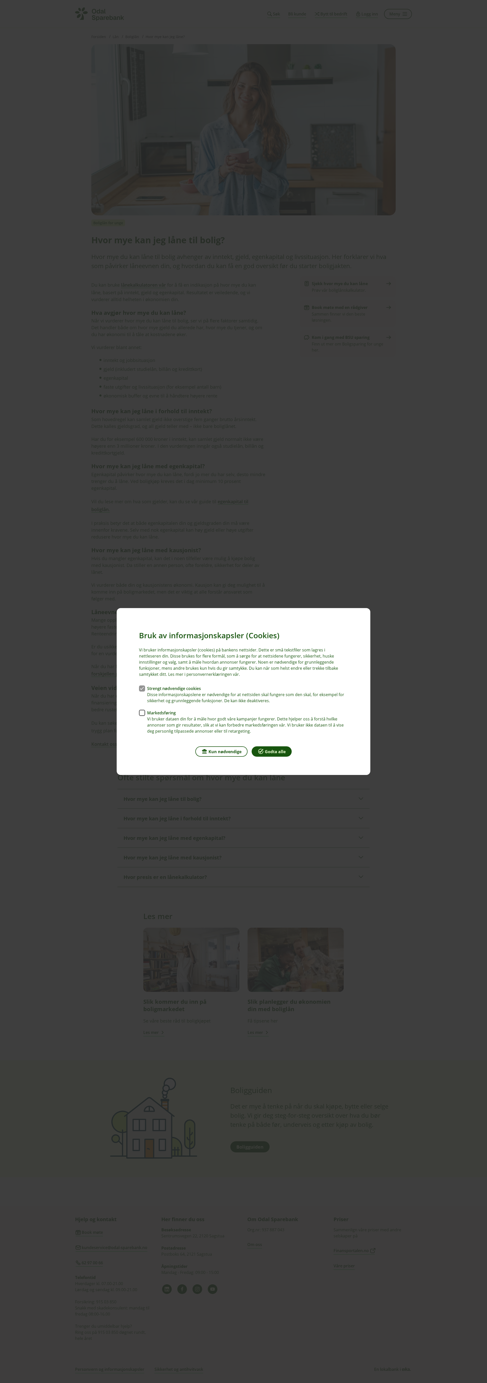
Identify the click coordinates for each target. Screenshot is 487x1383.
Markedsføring (161, 713)
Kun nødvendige (224, 751)
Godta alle (275, 751)
